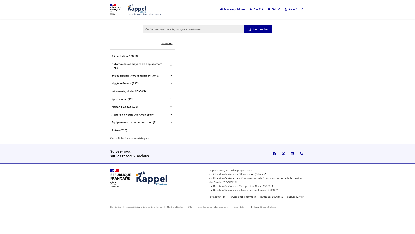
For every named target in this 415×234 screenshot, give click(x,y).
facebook (274, 153)
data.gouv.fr (294, 197)
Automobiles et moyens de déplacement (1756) (137, 66)
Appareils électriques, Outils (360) (133, 115)
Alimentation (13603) (125, 56)
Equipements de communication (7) (134, 122)
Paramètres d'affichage (265, 207)
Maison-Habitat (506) (125, 107)
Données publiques (234, 9)
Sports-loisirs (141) (122, 99)
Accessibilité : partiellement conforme (144, 207)
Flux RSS (258, 9)
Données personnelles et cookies (213, 207)
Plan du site (115, 207)
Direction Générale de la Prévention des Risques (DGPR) (244, 190)
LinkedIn (292, 153)
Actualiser (166, 43)
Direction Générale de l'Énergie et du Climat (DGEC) (242, 186)
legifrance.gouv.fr (270, 197)
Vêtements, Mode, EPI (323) (129, 91)
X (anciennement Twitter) (283, 153)
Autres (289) (119, 130)
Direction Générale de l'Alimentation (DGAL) (238, 174)
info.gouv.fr (215, 197)
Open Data (239, 207)
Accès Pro (293, 9)
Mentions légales (175, 207)
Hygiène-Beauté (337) (125, 83)
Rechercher (260, 29)
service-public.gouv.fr (241, 197)
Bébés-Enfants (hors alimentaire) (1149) (135, 76)
